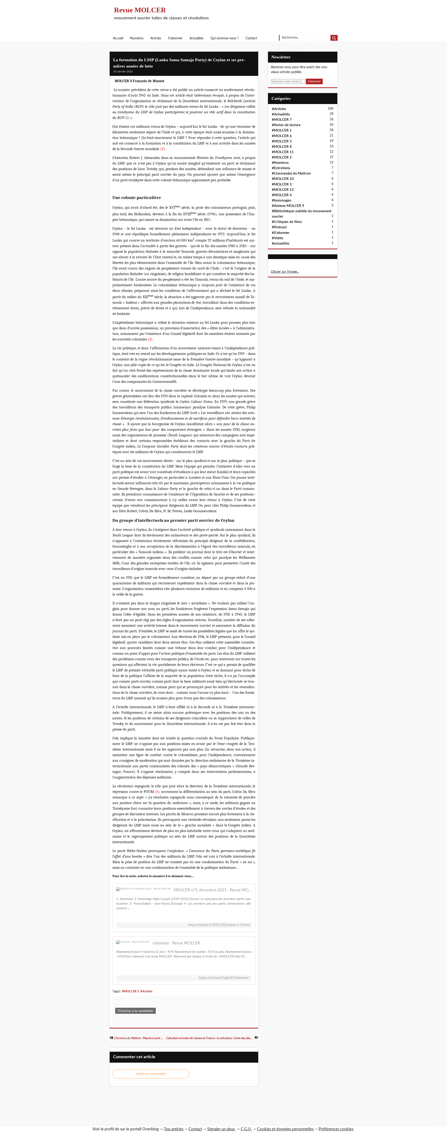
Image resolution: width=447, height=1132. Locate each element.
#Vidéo (277, 238)
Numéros (136, 38)
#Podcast (279, 227)
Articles (155, 38)
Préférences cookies (336, 1129)
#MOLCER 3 (130, 991)
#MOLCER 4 (282, 195)
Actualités (196, 38)
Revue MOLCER (140, 10)
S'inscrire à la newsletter (135, 1011)
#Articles (146, 991)
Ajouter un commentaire (151, 1073)
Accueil (118, 38)
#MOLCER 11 (283, 152)
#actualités (280, 243)
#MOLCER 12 (283, 190)
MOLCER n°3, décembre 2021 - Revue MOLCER (213, 890)
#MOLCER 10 (283, 179)
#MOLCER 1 (282, 130)
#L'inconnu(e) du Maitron (291, 173)
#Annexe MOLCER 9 (288, 206)
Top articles (173, 1129)
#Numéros (280, 163)
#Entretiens (281, 168)
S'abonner (175, 38)
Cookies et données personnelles (285, 1129)
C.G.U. (246, 1129)
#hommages (281, 200)
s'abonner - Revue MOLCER (176, 943)
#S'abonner (281, 233)
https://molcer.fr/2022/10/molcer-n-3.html (218, 925)
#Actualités (281, 114)
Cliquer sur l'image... (285, 271)
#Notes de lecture (286, 125)
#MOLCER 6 (282, 136)
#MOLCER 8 (282, 146)
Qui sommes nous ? (224, 38)
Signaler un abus (221, 1129)
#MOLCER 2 (282, 157)
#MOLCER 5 (282, 141)
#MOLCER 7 (282, 119)
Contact (251, 38)
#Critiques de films (287, 222)
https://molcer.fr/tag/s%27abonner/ (224, 978)
